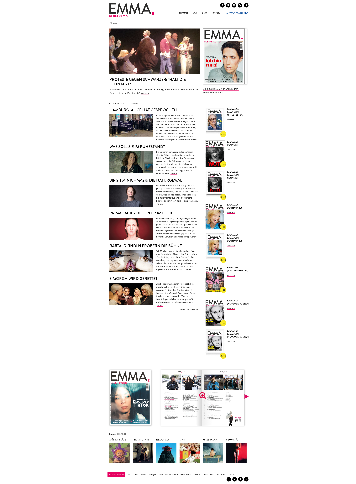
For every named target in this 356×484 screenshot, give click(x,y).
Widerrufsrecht (171, 474)
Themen (183, 13)
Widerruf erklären (116, 474)
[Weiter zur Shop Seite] (225, 56)
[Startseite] (131, 10)
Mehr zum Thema (188, 309)
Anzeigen (152, 474)
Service (197, 474)
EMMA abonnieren (212, 92)
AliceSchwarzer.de (237, 13)
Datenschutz (185, 474)
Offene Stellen (208, 474)
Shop (204, 13)
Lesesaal (217, 13)
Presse (143, 474)
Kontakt (231, 474)
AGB (161, 474)
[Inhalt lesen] (202, 395)
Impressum (221, 474)
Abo (195, 13)
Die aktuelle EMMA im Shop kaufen (220, 89)
